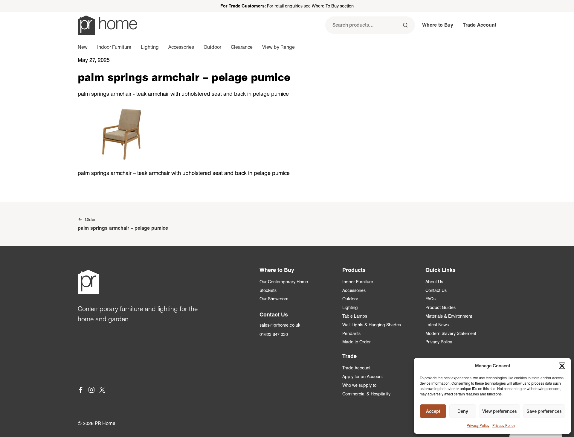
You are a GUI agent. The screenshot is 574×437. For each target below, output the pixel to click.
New (83, 47)
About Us (434, 281)
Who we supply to (359, 385)
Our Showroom (273, 298)
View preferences (499, 411)
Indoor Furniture (114, 47)
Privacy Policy (478, 425)
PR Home (105, 423)
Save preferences (544, 411)
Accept (433, 411)
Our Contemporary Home (283, 281)
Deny (462, 411)
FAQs (430, 298)
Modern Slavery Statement (450, 333)
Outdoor (212, 47)
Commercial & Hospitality (366, 393)
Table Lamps (354, 316)
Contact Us (436, 290)
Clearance (242, 47)
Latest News (437, 324)
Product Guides (440, 307)
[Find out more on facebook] (81, 391)
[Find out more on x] (102, 391)
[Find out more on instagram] (91, 391)
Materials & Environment (448, 316)
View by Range (278, 47)
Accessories (181, 47)
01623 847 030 (273, 334)
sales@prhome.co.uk (279, 325)
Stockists (268, 290)
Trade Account (479, 25)
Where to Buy (437, 25)
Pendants (351, 333)
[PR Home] (107, 25)
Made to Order (356, 341)
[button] (562, 366)
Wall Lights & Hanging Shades (371, 324)
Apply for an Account (362, 376)
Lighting (150, 47)
